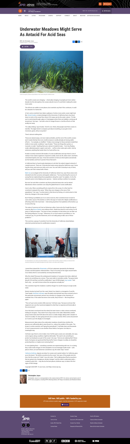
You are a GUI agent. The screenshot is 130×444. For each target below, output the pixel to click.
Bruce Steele (37, 209)
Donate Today (73, 416)
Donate (107, 4)
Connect (67, 15)
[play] (20, 11)
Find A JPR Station (94, 416)
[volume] (24, 11)
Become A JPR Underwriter (76, 419)
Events (50, 15)
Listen (34, 15)
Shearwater (43, 268)
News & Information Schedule (97, 426)
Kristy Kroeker (32, 115)
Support (58, 15)
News (20, 15)
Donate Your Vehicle (75, 423)
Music (26, 15)
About (75, 15)
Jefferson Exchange (93, 15)
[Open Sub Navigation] (22, 15)
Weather (82, 15)
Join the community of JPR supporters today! (75, 401)
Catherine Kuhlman (30, 353)
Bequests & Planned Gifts (76, 426)
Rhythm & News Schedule (96, 423)
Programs (42, 15)
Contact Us (53, 416)
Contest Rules (54, 426)
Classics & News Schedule (96, 419)
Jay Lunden (68, 280)
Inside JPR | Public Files (56, 423)
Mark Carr (28, 173)
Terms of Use (54, 419)
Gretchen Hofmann (38, 293)
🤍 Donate (65, 405)
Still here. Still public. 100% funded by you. (65, 398)
